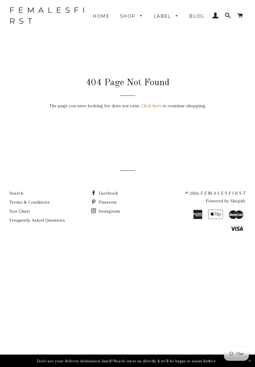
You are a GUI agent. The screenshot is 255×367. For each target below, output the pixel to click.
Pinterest (107, 202)
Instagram (108, 211)
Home (101, 16)
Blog (196, 16)
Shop (128, 16)
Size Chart (19, 211)
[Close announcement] (249, 361)
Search (16, 193)
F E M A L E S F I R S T (47, 15)
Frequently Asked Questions (37, 220)
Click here (151, 106)
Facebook (107, 193)
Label (163, 16)
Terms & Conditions (29, 202)
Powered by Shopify (226, 201)
